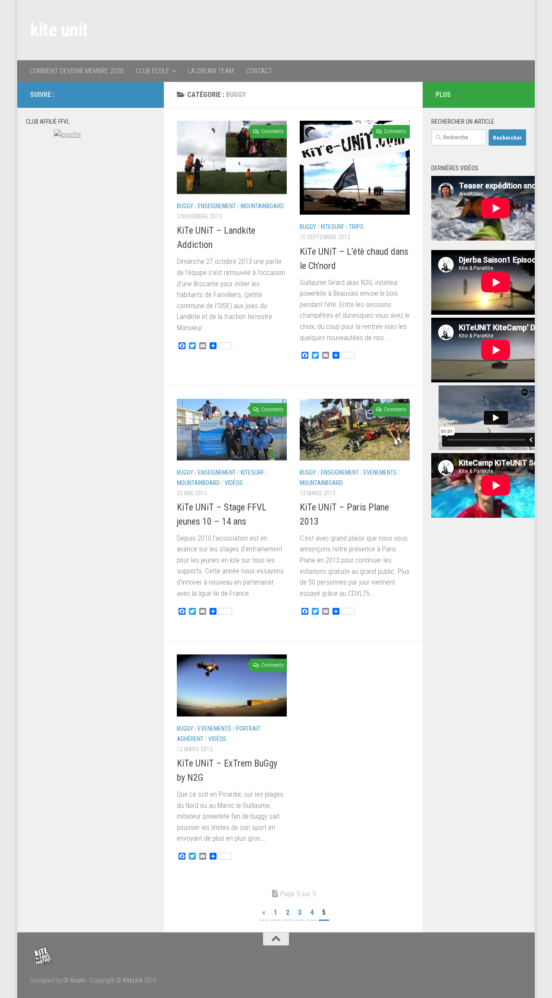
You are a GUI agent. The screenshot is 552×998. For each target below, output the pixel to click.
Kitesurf (332, 226)
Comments (272, 131)
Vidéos (234, 482)
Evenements (380, 472)
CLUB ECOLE (152, 71)
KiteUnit (133, 980)
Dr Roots (74, 980)
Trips (356, 226)
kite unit (59, 30)
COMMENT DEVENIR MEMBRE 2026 (77, 71)
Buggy (185, 206)
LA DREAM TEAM (211, 71)
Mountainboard (262, 206)
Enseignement (217, 206)
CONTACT (259, 71)
